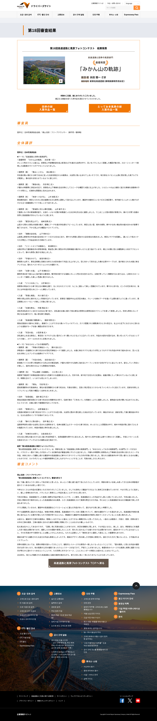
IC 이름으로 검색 (26, 603)
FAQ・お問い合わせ (114, 3)
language (129, 3)
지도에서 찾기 (89, 666)
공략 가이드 (88, 678)
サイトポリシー (62, 696)
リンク (60, 701)
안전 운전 (87, 603)
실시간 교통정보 (57, 598)
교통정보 (61, 14)
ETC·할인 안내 (43, 14)
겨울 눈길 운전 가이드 (92, 613)
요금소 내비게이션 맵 (28, 619)
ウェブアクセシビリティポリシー (82, 696)
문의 (120, 616)
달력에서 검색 (56, 603)
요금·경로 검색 (26, 14)
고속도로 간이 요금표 (28, 611)
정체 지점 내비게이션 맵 (60, 621)
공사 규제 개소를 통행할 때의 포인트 (96, 650)
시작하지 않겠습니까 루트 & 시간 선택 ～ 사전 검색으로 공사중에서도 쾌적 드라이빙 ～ (63, 654)
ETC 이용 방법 (25, 637)
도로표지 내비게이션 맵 (29, 615)
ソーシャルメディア (126, 696)
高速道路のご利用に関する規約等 (42, 696)
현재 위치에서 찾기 (91, 670)
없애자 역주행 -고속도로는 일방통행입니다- (96, 608)
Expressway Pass (131, 14)
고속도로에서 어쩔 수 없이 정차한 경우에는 (95, 637)
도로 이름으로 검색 (27, 607)
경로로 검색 (55, 607)
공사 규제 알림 (78, 14)
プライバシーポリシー (26, 701)
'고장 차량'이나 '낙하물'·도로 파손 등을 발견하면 (95, 644)
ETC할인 (23, 641)
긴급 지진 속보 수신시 (92, 617)
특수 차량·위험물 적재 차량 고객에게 (95, 622)
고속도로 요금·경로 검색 (29, 598)
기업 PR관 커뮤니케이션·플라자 (129, 610)
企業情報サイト (96, 3)
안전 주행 (96, 14)
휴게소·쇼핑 (113, 14)
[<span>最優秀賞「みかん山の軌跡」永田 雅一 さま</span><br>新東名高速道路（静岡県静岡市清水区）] (44, 82)
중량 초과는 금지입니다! (93, 628)
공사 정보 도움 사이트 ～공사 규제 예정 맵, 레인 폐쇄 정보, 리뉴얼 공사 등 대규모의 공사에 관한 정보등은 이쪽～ (62, 644)
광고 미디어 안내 (125, 598)
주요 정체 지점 (56, 611)
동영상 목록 (123, 603)
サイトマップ (23, 696)
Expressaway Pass (27, 645)
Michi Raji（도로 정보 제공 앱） (61, 616)
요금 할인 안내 (25, 633)
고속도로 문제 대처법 (92, 598)
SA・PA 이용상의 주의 (92, 632)
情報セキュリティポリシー (46, 701)
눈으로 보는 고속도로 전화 (61, 625)
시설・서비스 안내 (91, 674)
